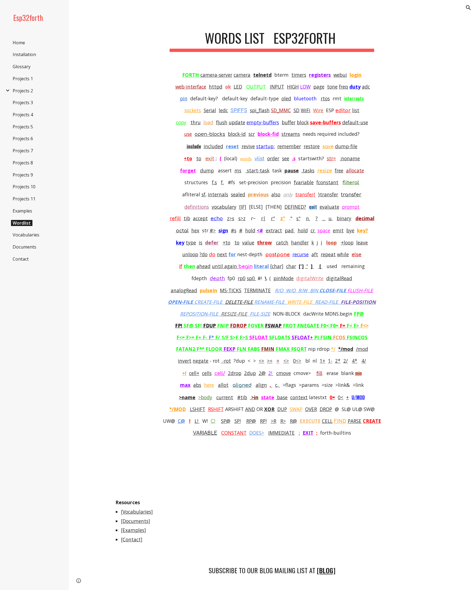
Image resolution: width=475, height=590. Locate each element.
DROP (326, 409)
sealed (238, 194)
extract (274, 230)
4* (354, 360)
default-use (355, 122)
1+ (322, 360)
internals (218, 194)
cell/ (219, 373)
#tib (242, 397)
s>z (241, 218)
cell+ (194, 373)
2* (338, 360)
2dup (250, 373)
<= (261, 360)
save (328, 146)
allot (223, 385)
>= (269, 360)
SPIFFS (239, 110)
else (356, 254)
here (209, 385)
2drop (234, 373)
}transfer (328, 194)
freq (343, 86)
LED (238, 86)
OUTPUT (256, 86)
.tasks (308, 170)
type (191, 242)
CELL (327, 421)
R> (283, 421)
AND (250, 409)
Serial (210, 110)
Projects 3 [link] (23, 103)
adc (366, 86)
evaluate (329, 206)
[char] (276, 266)
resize (324, 170)
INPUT (277, 86)
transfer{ (305, 194)
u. (330, 218)
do (212, 254)
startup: (265, 146)
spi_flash (260, 110)
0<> (297, 360)
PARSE (354, 421)
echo (217, 218)
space (323, 230)
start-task (257, 170)
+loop (347, 242)
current (224, 397)
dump (207, 170)
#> (213, 230)
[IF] (242, 206)
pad (290, 230)
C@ (181, 421)
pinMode (284, 278)
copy (181, 122)
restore (312, 146)
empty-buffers (263, 122)
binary (344, 218)
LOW (305, 86)
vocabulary (224, 206)
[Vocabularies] (137, 511)
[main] (271, 38)
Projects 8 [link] (23, 163)
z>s (230, 218)
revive (248, 146)
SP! (237, 421)
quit (313, 206)
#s (233, 230)
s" (298, 218)
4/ (363, 360)
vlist (259, 158)
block (303, 122)
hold (250, 230)
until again (225, 266)
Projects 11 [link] (24, 199)
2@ (262, 373)
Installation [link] (24, 54)
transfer (351, 194)
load (208, 122)
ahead (204, 266)
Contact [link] (21, 259)
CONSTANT (234, 432)
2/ (345, 360)
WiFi (305, 110)
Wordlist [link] (22, 223)
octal (182, 230)
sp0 (251, 278)
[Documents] (135, 521)
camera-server (216, 74)
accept (200, 218)
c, (277, 385)
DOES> (256, 432)
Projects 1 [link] (23, 79)
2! (271, 373)
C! (213, 421)
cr (313, 230)
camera (242, 74)
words (246, 158)
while (343, 254)
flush (221, 122)
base (282, 397)
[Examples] (133, 530)
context (299, 397)
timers (298, 74)
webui (340, 74)
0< (340, 397)
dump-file (346, 146)
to (198, 158)
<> (286, 360)
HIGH (293, 86)
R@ (293, 421)
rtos (325, 98)
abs (197, 385)
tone (332, 86)
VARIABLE (205, 433)
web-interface (190, 86)
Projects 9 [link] (23, 175)
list (355, 110)
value (248, 242)
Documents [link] (24, 247)
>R (273, 421)
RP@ (251, 421)
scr (251, 134)
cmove (283, 373)
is (200, 242)
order (273, 158)
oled (286, 98)
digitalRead (339, 278)
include (194, 146)
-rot (226, 360)
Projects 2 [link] (23, 91)
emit (338, 230)
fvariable (304, 182)
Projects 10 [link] (24, 187)
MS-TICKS (230, 290)
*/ (333, 349)
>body (205, 397)
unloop (190, 254)
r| (263, 218)
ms (237, 170)
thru (195, 122)
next (222, 254)
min (358, 372)
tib (187, 218)
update (237, 122)
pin (183, 98)
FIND (340, 421)
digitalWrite (310, 278)
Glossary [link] (22, 67)
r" (273, 218)
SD (296, 110)
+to (226, 242)
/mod (362, 349)
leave (362, 242)
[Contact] (131, 539)
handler (300, 242)
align (261, 385)
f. (222, 182)
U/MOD (358, 397)
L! (197, 421)
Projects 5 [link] (23, 127)
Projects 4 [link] (23, 115)
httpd (215, 86)
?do (204, 254)
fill (319, 373)
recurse (300, 254)
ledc (223, 110)
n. (308, 218)
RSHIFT (216, 409)
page (318, 86)
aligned (242, 385)
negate (200, 360)
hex (195, 230)
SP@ (225, 421)
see (285, 158)
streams (290, 134)
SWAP (296, 409)
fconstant (327, 182)
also (275, 194)
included (213, 146)
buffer (289, 122)
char (291, 266)
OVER (311, 409)
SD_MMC (281, 110)
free (339, 170)
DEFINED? (295, 206)
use (188, 134)
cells (207, 373)
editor (343, 110)
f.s (214, 182)
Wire (318, 110)
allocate (355, 170)
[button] (468, 7)
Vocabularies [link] (26, 235)
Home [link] (19, 43)
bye (350, 230)
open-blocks (210, 134)
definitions (196, 206)
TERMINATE (257, 290)
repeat (328, 254)
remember (289, 146)
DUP (282, 409)
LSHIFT (197, 409)
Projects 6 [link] (23, 139)
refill (175, 218)
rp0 (241, 278)
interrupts (354, 98)
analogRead (184, 290)
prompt (351, 206)
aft (314, 254)
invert (184, 360)
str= (331, 158)
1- (330, 360)
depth (217, 278)
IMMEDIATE (281, 432)
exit (209, 158)
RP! (263, 421)
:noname (350, 158)
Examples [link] (22, 211)
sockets (192, 110)
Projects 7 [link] (23, 151)
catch (282, 242)
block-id (237, 134)
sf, (203, 194)
